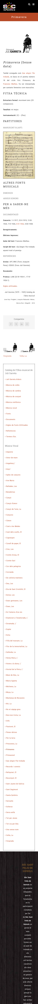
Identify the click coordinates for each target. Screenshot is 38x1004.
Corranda (10, 572)
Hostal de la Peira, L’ (14, 669)
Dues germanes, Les (14, 601)
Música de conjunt (13, 396)
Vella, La (27, 347)
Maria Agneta (11, 681)
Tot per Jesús (11, 818)
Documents (10, 419)
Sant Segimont (12, 789)
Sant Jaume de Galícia (15, 784)
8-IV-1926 (20, 224)
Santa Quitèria (12, 795)
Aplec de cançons (13, 475)
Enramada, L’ (11, 623)
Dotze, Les (10, 595)
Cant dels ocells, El (14, 532)
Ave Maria (10, 480)
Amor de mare (12, 458)
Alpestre (9, 452)
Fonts (8, 414)
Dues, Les (10, 606)
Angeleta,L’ (10, 463)
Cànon (8, 520)
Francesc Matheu (10, 84)
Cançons (9, 515)
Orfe (8, 721)
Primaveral (10, 755)
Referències (11, 431)
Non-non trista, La (13, 715)
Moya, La (9, 692)
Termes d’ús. (11, 436)
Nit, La (9, 704)
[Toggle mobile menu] (34, 4)
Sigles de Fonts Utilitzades (17, 425)
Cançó (8, 498)
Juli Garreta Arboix (13, 379)
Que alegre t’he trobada (15, 761)
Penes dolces (11, 732)
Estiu (8, 635)
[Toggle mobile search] (29, 4)
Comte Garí (10, 561)
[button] (4, 349)
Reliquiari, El (11, 772)
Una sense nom (12, 829)
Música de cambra (13, 391)
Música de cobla (12, 385)
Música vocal (11, 408)
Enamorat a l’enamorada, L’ (17, 618)
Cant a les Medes (13, 526)
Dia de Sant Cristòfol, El (16, 589)
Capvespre (10, 538)
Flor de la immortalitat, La (16, 646)
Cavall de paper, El (13, 543)
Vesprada (11, 347)
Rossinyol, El (11, 778)
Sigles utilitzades (10, 286)
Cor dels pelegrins (13, 566)
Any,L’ (8, 469)
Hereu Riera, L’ (12, 658)
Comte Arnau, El (12, 555)
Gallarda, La (11, 652)
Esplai (8, 629)
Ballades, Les (11, 486)
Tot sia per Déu (12, 824)
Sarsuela (9, 801)
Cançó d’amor (11, 503)
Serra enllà (10, 812)
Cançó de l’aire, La (13, 509)
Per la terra (10, 738)
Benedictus (10, 492)
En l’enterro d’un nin (14, 612)
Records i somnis (13, 767)
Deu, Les (9, 583)
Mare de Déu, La (12, 675)
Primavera (10, 749)
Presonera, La (11, 744)
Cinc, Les (10, 549)
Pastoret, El (11, 726)
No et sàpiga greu (13, 709)
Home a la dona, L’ (13, 664)
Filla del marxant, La (14, 641)
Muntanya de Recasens (15, 698)
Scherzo (9, 807)
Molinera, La (11, 686)
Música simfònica (13, 402)
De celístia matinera (14, 578)
